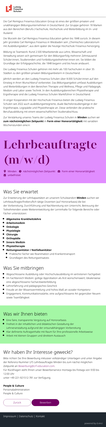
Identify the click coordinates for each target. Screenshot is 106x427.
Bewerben (45, 402)
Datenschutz (26, 416)
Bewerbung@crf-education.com (36, 366)
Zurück (17, 402)
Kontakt (40, 416)
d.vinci (99, 423)
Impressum (9, 416)
